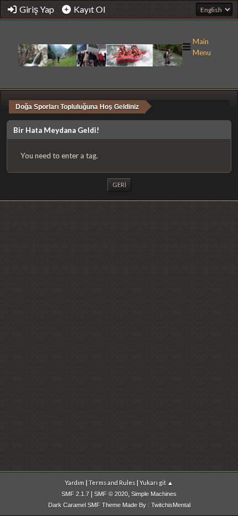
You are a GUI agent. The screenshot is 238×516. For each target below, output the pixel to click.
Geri (119, 184)
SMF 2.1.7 (75, 494)
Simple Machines (154, 494)
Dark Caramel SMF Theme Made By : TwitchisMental (119, 505)
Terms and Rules (112, 482)
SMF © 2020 (111, 494)
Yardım (74, 482)
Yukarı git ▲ (156, 482)
